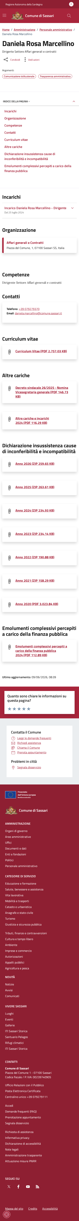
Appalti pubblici (14, 962)
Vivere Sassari (16, 1006)
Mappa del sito (14, 1208)
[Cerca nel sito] (69, 15)
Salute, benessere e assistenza (24, 889)
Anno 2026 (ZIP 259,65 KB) (34, 464)
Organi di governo (16, 831)
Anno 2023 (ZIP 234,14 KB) (34, 534)
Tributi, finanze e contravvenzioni (26, 933)
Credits (32, 1208)
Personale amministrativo (56, 29)
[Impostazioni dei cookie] (6, 1214)
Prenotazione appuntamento (23, 1117)
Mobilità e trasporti (17, 901)
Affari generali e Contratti (25, 243)
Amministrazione (24, 29)
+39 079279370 (29, 309)
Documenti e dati (15, 848)
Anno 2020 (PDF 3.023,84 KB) (36, 604)
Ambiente (11, 945)
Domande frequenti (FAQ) (21, 1111)
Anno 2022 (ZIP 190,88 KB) (34, 557)
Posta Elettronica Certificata (22, 1091)
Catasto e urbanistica (18, 907)
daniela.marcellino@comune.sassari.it (38, 313)
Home (6, 29)
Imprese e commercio (18, 950)
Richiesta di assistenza (19, 1132)
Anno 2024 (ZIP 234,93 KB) (34, 510)
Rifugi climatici (14, 1043)
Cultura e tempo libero (19, 939)
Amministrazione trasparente (23, 1155)
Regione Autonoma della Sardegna (24, 4)
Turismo (10, 918)
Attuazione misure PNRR (20, 1161)
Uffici (8, 842)
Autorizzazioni (14, 956)
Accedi (9, 1105)
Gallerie (10, 1025)
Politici (9, 860)
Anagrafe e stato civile (19, 912)
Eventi (9, 1019)
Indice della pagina (15, 101)
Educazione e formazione (20, 883)
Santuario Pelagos (16, 1037)
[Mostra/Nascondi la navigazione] (4, 15)
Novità (10, 977)
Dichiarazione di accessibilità (23, 1143)
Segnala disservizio (17, 1123)
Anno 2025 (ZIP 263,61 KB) (34, 487)
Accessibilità (50, 1208)
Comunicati (12, 996)
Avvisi (9, 990)
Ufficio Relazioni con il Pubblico (24, 1085)
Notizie (9, 984)
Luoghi (9, 1013)
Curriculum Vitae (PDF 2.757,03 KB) (41, 351)
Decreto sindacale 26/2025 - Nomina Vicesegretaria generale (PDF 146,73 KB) (41, 392)
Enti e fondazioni (15, 854)
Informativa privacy (17, 1138)
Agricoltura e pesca (17, 968)
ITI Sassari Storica (16, 1031)
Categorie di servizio (20, 876)
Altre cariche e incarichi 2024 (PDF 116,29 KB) (32, 420)
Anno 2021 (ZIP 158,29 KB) (34, 580)
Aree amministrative (18, 837)
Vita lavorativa (14, 895)
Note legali (12, 1149)
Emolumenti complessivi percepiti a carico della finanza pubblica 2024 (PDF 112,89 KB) (41, 650)
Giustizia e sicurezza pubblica (23, 924)
